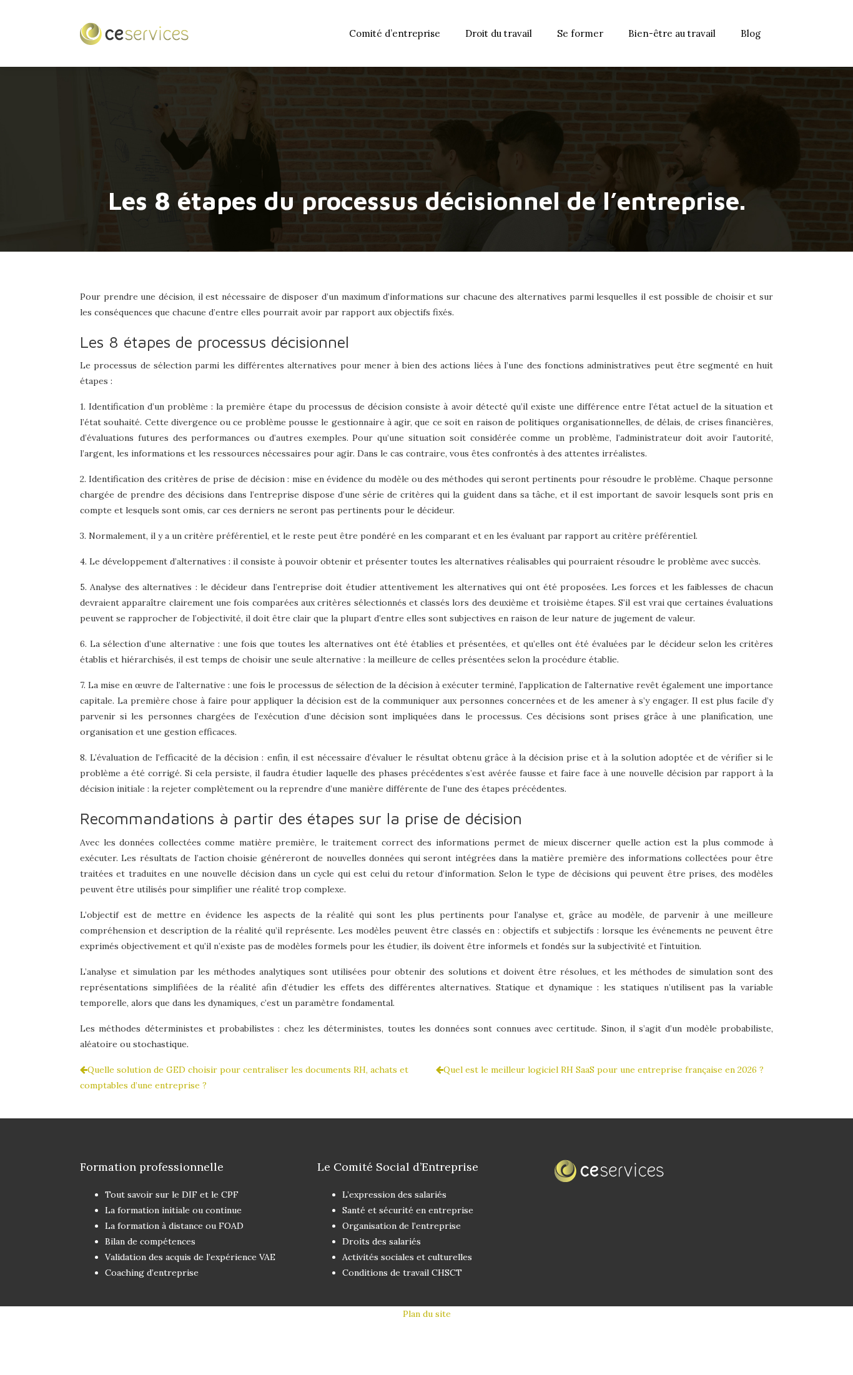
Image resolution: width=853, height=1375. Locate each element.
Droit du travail (498, 33)
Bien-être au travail (672, 33)
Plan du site (427, 1313)
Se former (580, 33)
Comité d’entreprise (394, 33)
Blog (751, 33)
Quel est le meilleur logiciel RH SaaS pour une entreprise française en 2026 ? (603, 1069)
